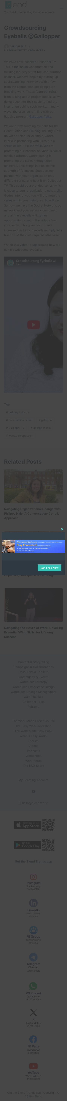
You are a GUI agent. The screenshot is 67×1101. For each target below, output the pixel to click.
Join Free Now (50, 567)
